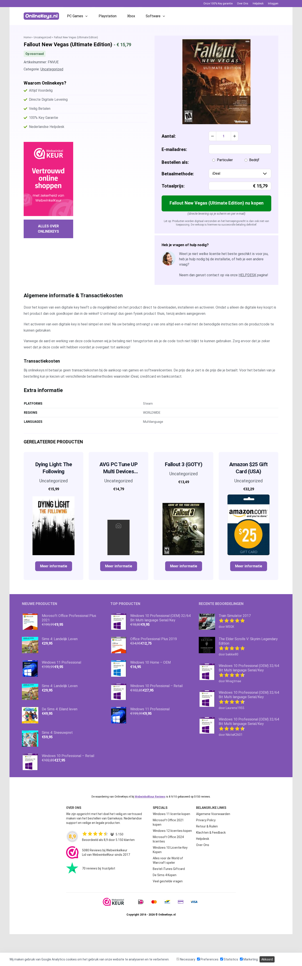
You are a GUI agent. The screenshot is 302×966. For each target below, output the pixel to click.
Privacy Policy (206, 820)
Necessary (187, 959)
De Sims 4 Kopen (164, 875)
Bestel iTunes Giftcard (169, 869)
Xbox (131, 16)
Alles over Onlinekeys (48, 229)
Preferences (209, 959)
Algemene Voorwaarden (213, 814)
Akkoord (267, 959)
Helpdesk (258, 3)
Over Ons (242, 3)
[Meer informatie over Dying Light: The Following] (53, 525)
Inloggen (273, 3)
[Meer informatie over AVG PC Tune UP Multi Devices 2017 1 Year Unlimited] (118, 525)
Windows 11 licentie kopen (171, 814)
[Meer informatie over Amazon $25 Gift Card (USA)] (248, 525)
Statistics (230, 959)
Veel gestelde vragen (168, 881)
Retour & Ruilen (207, 826)
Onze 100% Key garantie (218, 3)
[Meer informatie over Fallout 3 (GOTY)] (183, 521)
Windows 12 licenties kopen (172, 831)
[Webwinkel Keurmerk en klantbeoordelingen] (48, 179)
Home (27, 37)
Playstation (108, 16)
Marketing (250, 959)
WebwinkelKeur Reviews (150, 796)
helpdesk (247, 275)
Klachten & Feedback (211, 832)
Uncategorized (42, 37)
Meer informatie (53, 566)
